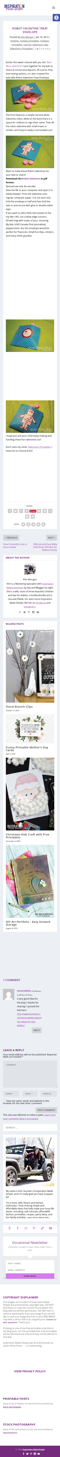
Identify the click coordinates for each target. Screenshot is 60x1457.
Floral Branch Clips (19, 706)
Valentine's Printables (21, 48)
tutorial (27, 44)
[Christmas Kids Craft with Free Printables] (30, 794)
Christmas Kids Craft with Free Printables (27, 836)
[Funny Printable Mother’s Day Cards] (30, 728)
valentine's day (40, 44)
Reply (36, 1030)
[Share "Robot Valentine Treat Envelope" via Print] (33, 516)
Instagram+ (30, 606)
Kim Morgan (27, 37)
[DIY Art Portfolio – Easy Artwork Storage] (30, 881)
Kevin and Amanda (12, 1407)
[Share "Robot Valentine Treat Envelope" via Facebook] (10, 511)
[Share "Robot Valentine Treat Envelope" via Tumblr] (26, 511)
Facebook (41, 602)
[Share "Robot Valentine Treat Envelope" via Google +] (21, 511)
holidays (44, 40)
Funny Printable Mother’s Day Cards (27, 748)
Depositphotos (10, 1432)
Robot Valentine (31, 178)
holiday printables (29, 40)
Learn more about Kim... (38, 1217)
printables (17, 44)
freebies (14, 40)
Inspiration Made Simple (34, 1449)
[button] (56, 17)
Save (34, 511)
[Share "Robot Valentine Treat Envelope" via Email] (27, 516)
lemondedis (24, 990)
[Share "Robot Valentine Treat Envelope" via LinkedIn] (39, 511)
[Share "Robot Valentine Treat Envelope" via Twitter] (15, 511)
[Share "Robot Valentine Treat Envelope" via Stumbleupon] (50, 511)
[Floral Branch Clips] (30, 666)
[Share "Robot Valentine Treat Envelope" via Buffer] (44, 511)
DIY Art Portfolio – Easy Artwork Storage (28, 923)
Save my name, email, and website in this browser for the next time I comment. (26, 1102)
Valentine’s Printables (39, 447)
